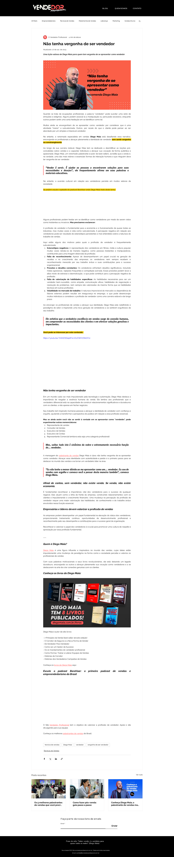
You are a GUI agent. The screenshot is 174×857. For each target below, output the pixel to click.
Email (62, 823)
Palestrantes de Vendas (87, 21)
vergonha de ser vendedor (98, 745)
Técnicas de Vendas (67, 21)
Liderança (104, 21)
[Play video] (87, 361)
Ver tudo (139, 775)
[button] (139, 21)
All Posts (34, 21)
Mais (126, 21)
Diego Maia (67, 745)
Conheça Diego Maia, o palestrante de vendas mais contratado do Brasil (125, 803)
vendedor (80, 745)
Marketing (116, 21)
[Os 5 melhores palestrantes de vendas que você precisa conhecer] (48, 788)
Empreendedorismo (48, 21)
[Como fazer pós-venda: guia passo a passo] (87, 788)
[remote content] (87, 203)
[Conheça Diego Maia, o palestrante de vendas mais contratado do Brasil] (125, 788)
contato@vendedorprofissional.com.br (87, 853)
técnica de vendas (52, 745)
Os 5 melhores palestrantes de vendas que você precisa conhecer (48, 803)
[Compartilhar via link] (62, 759)
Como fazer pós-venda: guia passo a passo (84, 803)
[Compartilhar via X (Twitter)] (50, 759)
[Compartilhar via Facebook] (44, 759)
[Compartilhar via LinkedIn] (56, 759)
